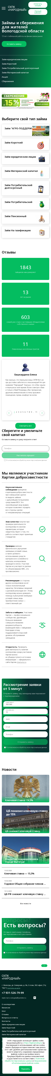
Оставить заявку (14, 44)
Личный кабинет (37, 12)
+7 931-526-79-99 (13, 992)
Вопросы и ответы (10, 1018)
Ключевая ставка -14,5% (19, 800)
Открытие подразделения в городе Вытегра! (21, 861)
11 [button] (36, 412)
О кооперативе (8, 1004)
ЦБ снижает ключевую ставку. (23, 831)
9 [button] (31, 412)
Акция (5, 77)
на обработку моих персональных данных (32, 460)
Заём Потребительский (18, 202)
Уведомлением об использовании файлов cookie (29, 1062)
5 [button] (22, 412)
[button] (9, 413)
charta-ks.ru (21, 662)
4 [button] (20, 412)
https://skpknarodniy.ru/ (33, 1043)
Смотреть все (25, 426)
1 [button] (14, 412)
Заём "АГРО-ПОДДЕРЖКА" (20, 128)
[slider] (47, 707)
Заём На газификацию (18, 230)
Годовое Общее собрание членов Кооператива (25, 884)
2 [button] (16, 412)
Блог (4, 1011)
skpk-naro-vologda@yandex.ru (14, 998)
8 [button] (29, 412)
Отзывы (5, 1014)
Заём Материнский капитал (15, 72)
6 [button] (25, 412)
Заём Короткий (9, 64)
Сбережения (8, 81)
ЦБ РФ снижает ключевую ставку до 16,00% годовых (25, 894)
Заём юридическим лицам (14, 59)
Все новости (25, 903)
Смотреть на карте (13, 988)
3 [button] (18, 412)
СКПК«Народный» (17, 8)
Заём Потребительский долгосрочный (20, 68)
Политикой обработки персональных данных (24, 1059)
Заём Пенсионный (15, 216)
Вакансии (6, 1008)
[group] (25, 101)
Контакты (6, 1021)
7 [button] (27, 412)
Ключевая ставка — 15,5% (19, 873)
